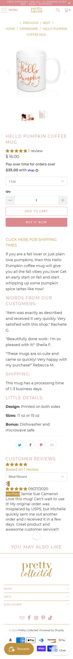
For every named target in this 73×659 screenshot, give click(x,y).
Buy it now (36, 222)
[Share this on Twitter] (19, 444)
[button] (16, 151)
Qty (8, 191)
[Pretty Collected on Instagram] (36, 618)
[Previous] (8, 71)
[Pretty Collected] (36, 10)
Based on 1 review (22, 469)
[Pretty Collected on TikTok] (50, 618)
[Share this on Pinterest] (41, 444)
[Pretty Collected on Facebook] (29, 618)
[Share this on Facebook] (30, 444)
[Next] (64, 71)
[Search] (58, 10)
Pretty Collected (28, 630)
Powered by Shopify (51, 630)
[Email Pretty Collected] (22, 618)
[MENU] (2, 10)
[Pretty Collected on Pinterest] (43, 618)
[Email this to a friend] (51, 444)
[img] (16, 489)
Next (47, 23)
